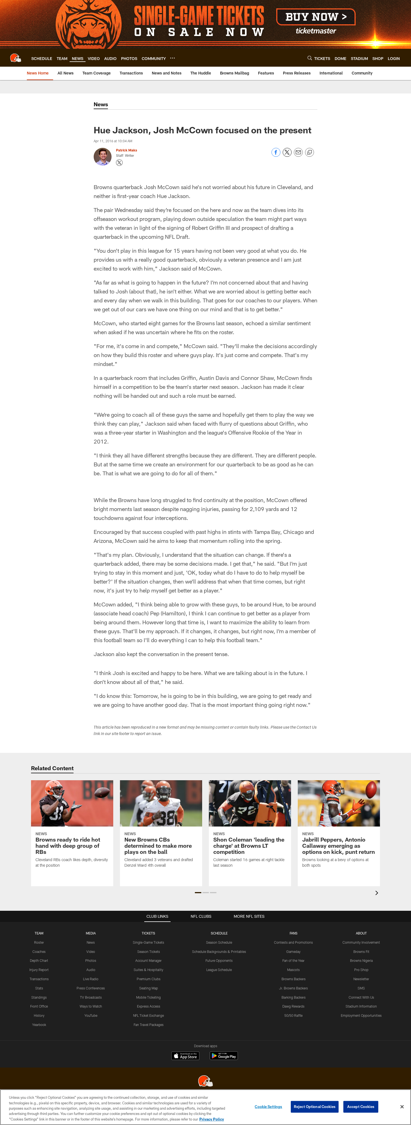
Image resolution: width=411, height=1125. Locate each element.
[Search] (310, 58)
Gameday (293, 951)
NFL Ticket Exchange (148, 1015)
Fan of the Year (293, 960)
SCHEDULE (219, 933)
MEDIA (91, 933)
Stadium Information (361, 1006)
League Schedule (219, 970)
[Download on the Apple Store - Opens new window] (185, 1056)
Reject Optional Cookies (315, 1106)
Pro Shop (361, 970)
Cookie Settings (268, 1106)
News (91, 942)
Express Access (148, 1006)
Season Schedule (219, 942)
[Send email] (298, 155)
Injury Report (39, 970)
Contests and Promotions (293, 942)
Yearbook (39, 1025)
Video (90, 951)
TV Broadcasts (91, 997)
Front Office (39, 1006)
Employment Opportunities (361, 1015)
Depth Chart (39, 960)
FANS (293, 933)
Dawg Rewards (293, 1006)
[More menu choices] (172, 58)
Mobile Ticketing (148, 997)
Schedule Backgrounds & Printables (219, 951)
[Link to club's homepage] (15, 57)
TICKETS (148, 933)
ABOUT (361, 933)
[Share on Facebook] (275, 155)
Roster (39, 942)
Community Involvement (361, 942)
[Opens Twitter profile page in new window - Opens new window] (119, 162)
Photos (90, 960)
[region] (205, 1107)
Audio (90, 970)
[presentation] (377, 894)
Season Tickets (148, 951)
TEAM (39, 933)
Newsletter (361, 979)
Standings (39, 997)
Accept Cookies (360, 1106)
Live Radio (90, 979)
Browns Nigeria (361, 960)
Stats (39, 988)
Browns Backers (294, 979)
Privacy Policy (211, 1119)
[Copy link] (309, 152)
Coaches (39, 951)
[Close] (402, 1107)
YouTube (90, 1015)
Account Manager (148, 960)
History (39, 1015)
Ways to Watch (91, 1006)
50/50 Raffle (293, 1015)
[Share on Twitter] (287, 155)
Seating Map (148, 988)
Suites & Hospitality (148, 970)
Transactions (39, 979)
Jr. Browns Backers (293, 988)
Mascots (293, 970)
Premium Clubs (148, 979)
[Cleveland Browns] (205, 1081)
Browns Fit (361, 951)
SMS (361, 988)
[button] (198, 893)
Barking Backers (294, 997)
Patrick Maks (126, 150)
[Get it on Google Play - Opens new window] (224, 1058)
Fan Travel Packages (149, 1025)
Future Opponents (219, 960)
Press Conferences (91, 988)
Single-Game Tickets (148, 942)
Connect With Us (361, 997)
